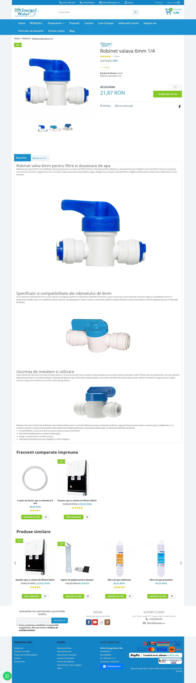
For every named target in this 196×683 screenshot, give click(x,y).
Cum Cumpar (106, 23)
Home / (18, 38)
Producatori (55, 23)
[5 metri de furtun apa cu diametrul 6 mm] (35, 478)
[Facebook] (89, 622)
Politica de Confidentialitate (26, 655)
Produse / (27, 38)
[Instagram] (107, 622)
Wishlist (106, 105)
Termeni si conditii (22, 651)
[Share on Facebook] (179, 106)
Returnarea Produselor (67, 655)
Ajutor (130, 2)
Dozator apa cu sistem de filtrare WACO (77, 500)
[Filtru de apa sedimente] (119, 557)
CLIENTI (61, 642)
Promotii (74, 23)
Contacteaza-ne (114, 666)
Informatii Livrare (128, 23)
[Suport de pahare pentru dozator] (77, 557)
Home (21, 23)
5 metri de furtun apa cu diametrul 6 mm (35, 502)
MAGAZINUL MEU (23, 642)
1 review (115, 56)
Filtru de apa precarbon (161, 579)
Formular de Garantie (31, 30)
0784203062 (88, 2)
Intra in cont (172, 2)
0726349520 (155, 619)
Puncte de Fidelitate (65, 661)
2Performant (19, 661)
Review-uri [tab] (39, 158)
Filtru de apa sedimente (119, 579)
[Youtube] (95, 622)
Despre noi (150, 23)
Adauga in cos (168, 94)
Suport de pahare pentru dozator (77, 579)
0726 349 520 (68, 2)
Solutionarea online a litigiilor (69, 665)
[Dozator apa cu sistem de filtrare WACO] (77, 478)
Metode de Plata (64, 648)
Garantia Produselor (65, 658)
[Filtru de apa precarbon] (161, 557)
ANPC (59, 668)
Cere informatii (125, 105)
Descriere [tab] (21, 157)
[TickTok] (101, 622)
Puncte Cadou (56, 30)
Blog (71, 30)
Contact (88, 23)
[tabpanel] (55, 82)
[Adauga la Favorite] (45, 517)
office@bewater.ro (111, 2)
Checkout (159, 2)
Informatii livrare (64, 651)
